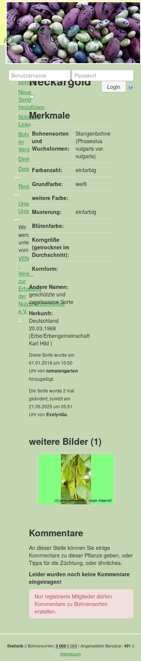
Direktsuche (22, 159)
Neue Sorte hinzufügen (22, 99)
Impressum (70, 653)
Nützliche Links (22, 120)
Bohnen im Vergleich (22, 141)
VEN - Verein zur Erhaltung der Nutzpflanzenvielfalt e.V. (22, 285)
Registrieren (22, 186)
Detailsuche (22, 169)
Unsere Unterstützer (22, 207)
